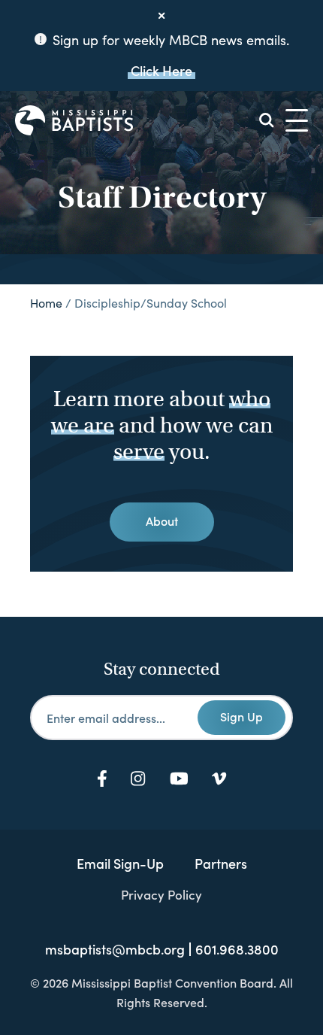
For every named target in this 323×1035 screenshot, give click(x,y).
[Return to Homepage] (74, 120)
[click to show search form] (266, 120)
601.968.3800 (237, 949)
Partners (221, 863)
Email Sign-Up (120, 863)
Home (46, 303)
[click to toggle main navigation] (296, 120)
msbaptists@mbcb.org (115, 949)
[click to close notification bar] (161, 16)
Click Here (161, 70)
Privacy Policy (161, 894)
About (162, 520)
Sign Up (241, 716)
